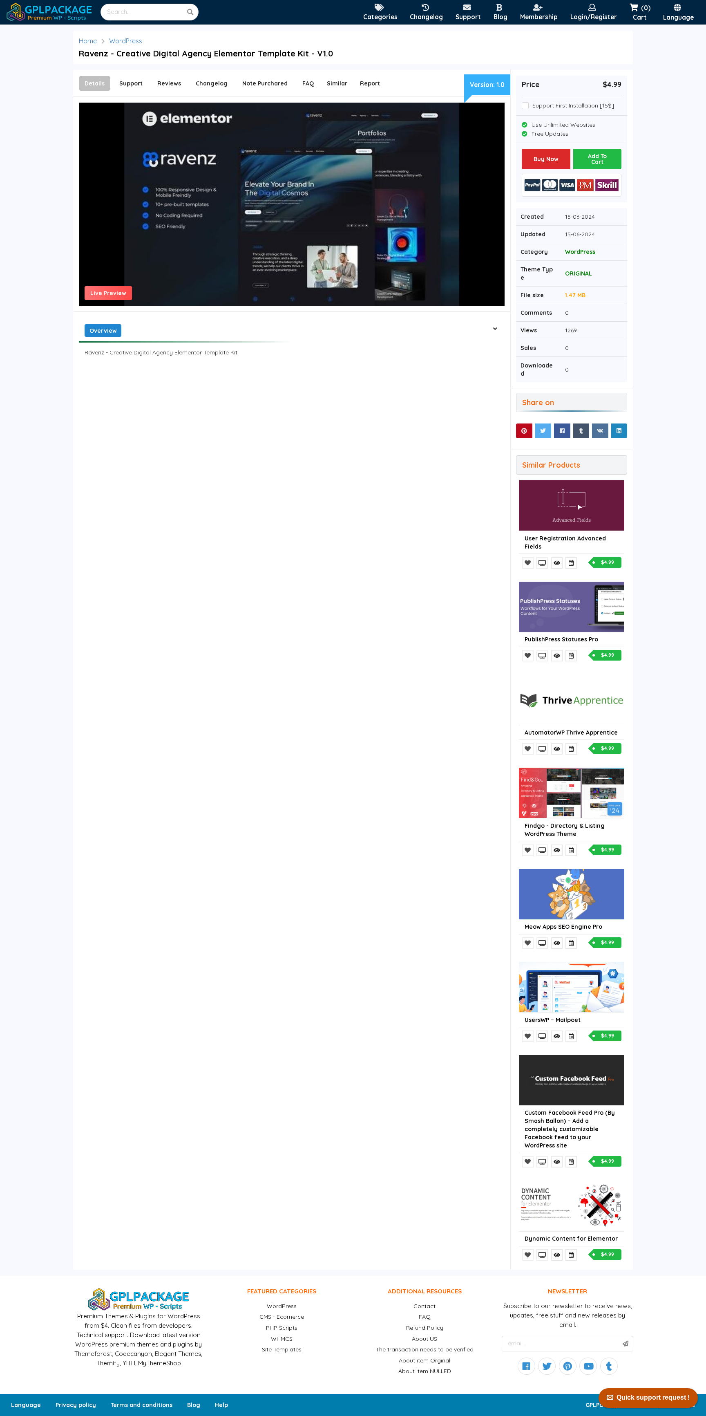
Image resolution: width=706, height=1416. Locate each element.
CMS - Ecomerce (281, 1316)
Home (88, 41)
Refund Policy (424, 1327)
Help (221, 1405)
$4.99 (607, 562)
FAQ (425, 1316)
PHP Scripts (281, 1327)
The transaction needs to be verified (424, 1349)
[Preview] (543, 563)
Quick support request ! (653, 1397)
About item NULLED (424, 1371)
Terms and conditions (141, 1405)
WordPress (125, 41)
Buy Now (546, 159)
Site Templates (282, 1349)
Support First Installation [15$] (573, 105)
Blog (193, 1405)
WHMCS (282, 1338)
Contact (424, 1306)
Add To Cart (597, 159)
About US (424, 1338)
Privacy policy (76, 1405)
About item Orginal (424, 1360)
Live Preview (108, 293)
